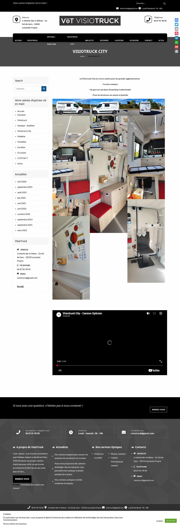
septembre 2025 (24, 187)
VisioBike (104, 40)
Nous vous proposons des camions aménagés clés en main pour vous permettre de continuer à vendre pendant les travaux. (70, 469)
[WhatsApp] (176, 42)
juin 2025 (21, 197)
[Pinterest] (176, 33)
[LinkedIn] (176, 38)
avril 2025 (21, 208)
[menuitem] (18, 40)
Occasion (134, 40)
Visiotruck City (72, 40)
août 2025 (22, 192)
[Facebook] (176, 20)
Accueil (18, 40)
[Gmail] (176, 47)
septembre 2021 (24, 225)
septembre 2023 (24, 219)
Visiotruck (32, 40)
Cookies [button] (159, 521)
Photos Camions (118, 454)
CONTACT (148, 40)
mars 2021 (22, 230)
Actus (161, 40)
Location (119, 40)
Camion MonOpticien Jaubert (117, 461)
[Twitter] (176, 24)
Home (82, 56)
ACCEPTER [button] (170, 521)
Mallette (89, 40)
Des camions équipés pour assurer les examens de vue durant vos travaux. (71, 456)
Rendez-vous (158, 410)
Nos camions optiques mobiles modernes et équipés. (68, 481)
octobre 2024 (23, 214)
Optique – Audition (51, 40)
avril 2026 (21, 181)
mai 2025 (21, 203)
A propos (21, 114)
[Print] (176, 51)
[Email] (176, 29)
